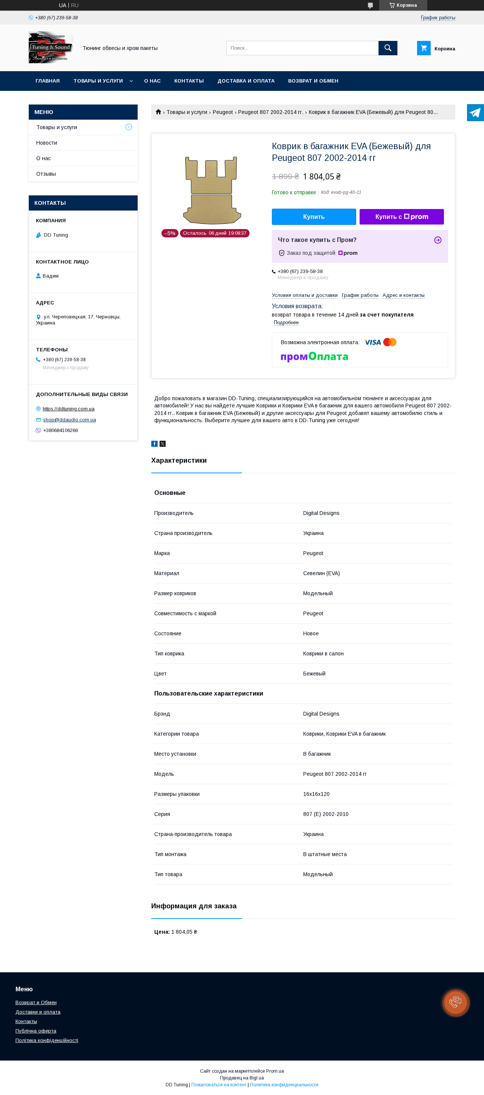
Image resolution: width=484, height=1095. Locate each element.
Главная (48, 81)
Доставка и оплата (246, 81)
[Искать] (388, 48)
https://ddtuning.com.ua (69, 409)
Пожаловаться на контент (219, 1084)
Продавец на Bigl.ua (242, 1078)
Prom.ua (275, 1071)
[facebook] (154, 445)
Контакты (189, 81)
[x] (163, 445)
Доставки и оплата (38, 1012)
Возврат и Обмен (36, 1002)
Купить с (388, 217)
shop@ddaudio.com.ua (69, 420)
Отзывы (46, 174)
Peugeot (223, 112)
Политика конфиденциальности (284, 1084)
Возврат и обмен (313, 81)
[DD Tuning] (51, 61)
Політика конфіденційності (47, 1040)
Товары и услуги (98, 81)
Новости (46, 143)
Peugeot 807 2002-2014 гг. (270, 112)
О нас (152, 81)
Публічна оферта (36, 1031)
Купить (314, 217)
